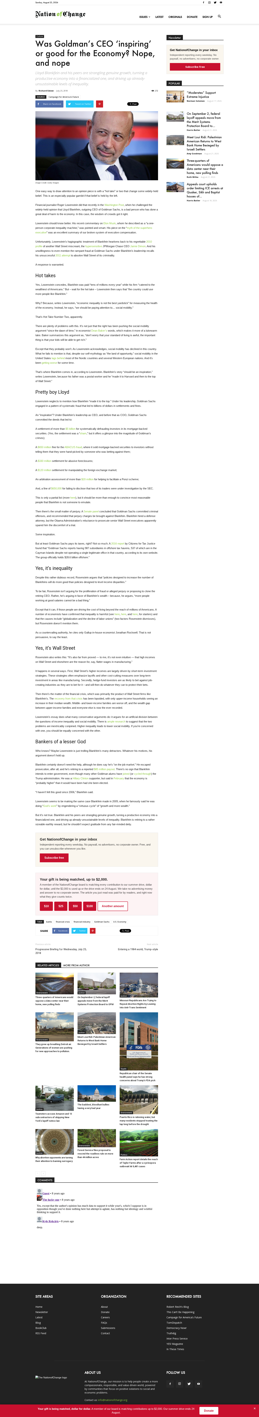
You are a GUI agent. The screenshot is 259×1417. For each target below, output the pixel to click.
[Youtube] (221, 2)
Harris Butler (193, 130)
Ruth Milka (192, 177)
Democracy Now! (176, 1328)
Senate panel (91, 511)
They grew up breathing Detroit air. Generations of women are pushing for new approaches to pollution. (53, 1048)
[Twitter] (215, 2)
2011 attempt (63, 255)
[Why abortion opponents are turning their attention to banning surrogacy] (54, 1142)
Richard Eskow (46, 90)
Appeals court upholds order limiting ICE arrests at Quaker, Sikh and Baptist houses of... (205, 190)
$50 (75, 906)
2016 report (117, 543)
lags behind (58, 358)
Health (124, 1069)
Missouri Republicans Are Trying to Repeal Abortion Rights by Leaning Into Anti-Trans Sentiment (138, 1004)
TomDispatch (174, 1322)
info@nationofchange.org (112, 1400)
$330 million (44, 460)
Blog (38, 1322)
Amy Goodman (194, 153)
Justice (82, 993)
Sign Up (207, 17)
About (104, 1306)
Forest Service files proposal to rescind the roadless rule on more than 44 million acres (95, 1154)
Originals (175, 17)
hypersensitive (93, 246)
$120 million (44, 470)
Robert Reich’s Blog (177, 1306)
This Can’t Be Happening (180, 1312)
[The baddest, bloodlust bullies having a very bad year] (97, 1093)
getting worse (49, 362)
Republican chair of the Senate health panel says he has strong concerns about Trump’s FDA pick (137, 1077)
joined (126, 773)
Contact (105, 1333)
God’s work (49, 805)
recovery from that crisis (68, 698)
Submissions (108, 1328)
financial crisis (63, 921)
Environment (42, 993)
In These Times (175, 1349)
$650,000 (56, 488)
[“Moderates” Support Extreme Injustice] (175, 96)
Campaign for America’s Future (64, 97)
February (119, 778)
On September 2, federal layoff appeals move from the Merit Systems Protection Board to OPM (95, 1001)
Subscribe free (54, 857)
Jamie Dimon (138, 246)
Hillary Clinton (80, 778)
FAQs (104, 1322)
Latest (159, 17)
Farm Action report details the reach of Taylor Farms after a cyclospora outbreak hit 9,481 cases (139, 1163)
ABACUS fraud (73, 447)
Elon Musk (109, 223)
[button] (219, 16)
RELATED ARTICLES (48, 965)
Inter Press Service (177, 1338)
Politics (82, 1100)
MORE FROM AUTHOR (76, 965)
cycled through (142, 773)
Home (38, 1306)
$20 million (87, 479)
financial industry (82, 921)
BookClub (41, 1328)
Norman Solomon (196, 101)
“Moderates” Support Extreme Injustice (201, 95)
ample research (116, 721)
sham (83, 433)
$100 (90, 906)
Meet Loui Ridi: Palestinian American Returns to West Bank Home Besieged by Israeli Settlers (97, 1040)
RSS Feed (40, 1333)
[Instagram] (209, 2)
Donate (192, 17)
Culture (39, 36)
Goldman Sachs (101, 921)
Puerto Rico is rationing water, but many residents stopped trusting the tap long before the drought (139, 1121)
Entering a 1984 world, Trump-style (138, 949)
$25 (60, 906)
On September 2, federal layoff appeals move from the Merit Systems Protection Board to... (204, 120)
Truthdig (171, 1333)
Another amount (113, 906)
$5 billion (70, 428)
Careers (105, 1317)
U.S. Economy (119, 921)
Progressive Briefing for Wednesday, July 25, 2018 (61, 951)
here (72, 497)
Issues (143, 17)
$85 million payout (104, 769)
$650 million (44, 447)
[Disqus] (96, 1231)
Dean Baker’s (99, 330)
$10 (46, 906)
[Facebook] (203, 2)
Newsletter (41, 1312)
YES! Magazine (174, 1343)
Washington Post (114, 204)
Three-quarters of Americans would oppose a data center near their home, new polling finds (54, 1001)
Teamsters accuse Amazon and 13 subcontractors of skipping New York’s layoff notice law (53, 1117)
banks (49, 921)
